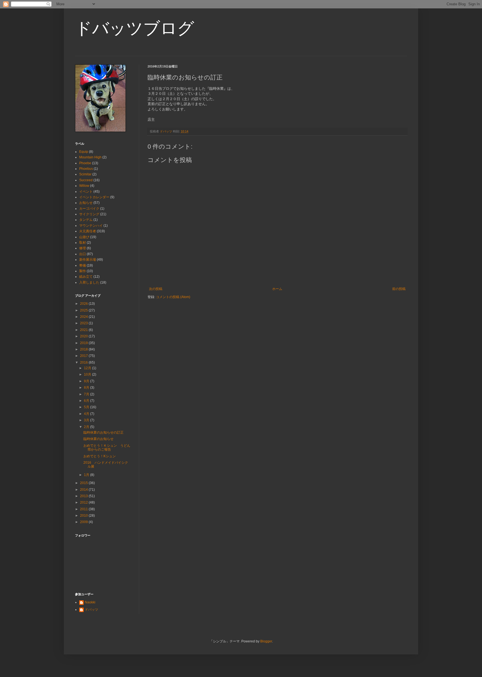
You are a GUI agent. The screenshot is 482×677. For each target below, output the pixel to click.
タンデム (86, 220)
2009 (84, 522)
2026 (84, 304)
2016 (84, 362)
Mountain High (90, 157)
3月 (87, 420)
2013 (84, 496)
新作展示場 (87, 260)
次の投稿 (155, 289)
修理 (82, 248)
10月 (88, 374)
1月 (87, 475)
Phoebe (85, 163)
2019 (84, 343)
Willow (84, 186)
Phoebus (86, 169)
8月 (87, 388)
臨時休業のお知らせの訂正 (103, 432)
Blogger (266, 641)
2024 (84, 317)
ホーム (277, 289)
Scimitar (85, 174)
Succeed (86, 180)
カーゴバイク (89, 209)
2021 (84, 330)
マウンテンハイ (91, 226)
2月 (87, 427)
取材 (82, 243)
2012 (84, 502)
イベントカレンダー (94, 197)
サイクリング (89, 214)
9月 (87, 381)
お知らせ (86, 203)
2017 (84, 356)
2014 (84, 490)
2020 (84, 336)
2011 (84, 509)
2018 (84, 349)
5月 (87, 407)
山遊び (84, 237)
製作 (82, 271)
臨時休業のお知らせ (98, 439)
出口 (82, 254)
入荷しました (89, 282)
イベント (86, 192)
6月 (87, 401)
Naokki (90, 602)
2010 (84, 516)
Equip (83, 152)
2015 (84, 483)
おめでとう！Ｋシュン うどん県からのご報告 (106, 447)
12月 (88, 368)
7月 (87, 394)
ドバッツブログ (134, 28)
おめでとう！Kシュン (101, 456)
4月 (87, 414)
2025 (84, 310)
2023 (84, 323)
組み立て (86, 277)
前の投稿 (399, 289)
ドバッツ (91, 609)
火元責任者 (87, 231)
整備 (82, 265)
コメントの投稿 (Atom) (173, 297)
